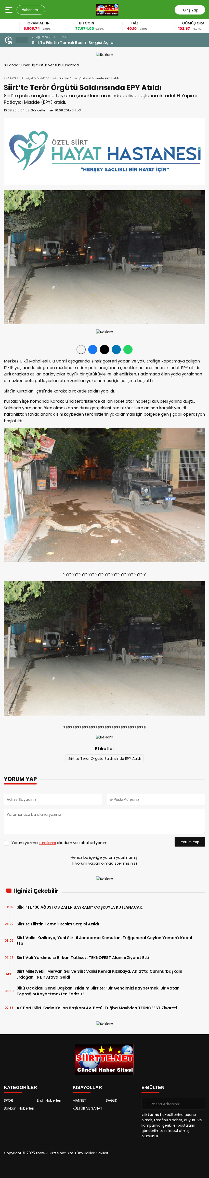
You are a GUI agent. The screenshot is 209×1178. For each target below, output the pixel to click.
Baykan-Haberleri (19, 1108)
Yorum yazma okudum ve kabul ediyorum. (59, 842)
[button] (19, 40)
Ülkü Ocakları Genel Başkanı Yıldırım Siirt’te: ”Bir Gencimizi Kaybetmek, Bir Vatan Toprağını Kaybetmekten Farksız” (98, 991)
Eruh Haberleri (49, 1100)
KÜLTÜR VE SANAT (87, 1108)
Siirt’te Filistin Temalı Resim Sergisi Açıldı (58, 924)
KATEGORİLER (20, 1087)
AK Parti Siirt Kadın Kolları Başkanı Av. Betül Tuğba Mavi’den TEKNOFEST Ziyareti (97, 1008)
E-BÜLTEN (152, 1087)
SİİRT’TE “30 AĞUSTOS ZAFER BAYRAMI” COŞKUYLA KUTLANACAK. (80, 907)
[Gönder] (199, 1104)
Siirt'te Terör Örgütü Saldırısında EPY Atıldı (104, 758)
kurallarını (47, 842)
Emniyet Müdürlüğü (35, 78)
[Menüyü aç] (9, 10)
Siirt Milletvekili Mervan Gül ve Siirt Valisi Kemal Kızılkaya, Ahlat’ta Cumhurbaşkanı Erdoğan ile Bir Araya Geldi (99, 974)
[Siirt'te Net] (107, 10)
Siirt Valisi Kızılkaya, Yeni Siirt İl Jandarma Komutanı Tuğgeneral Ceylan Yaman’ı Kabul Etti (113, 43)
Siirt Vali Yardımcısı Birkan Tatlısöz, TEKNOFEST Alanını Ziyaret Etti (83, 957)
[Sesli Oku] (81, 349)
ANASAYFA (11, 78)
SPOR (8, 1100)
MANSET (79, 1100)
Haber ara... (31, 10)
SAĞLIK (111, 1100)
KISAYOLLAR (87, 1087)
